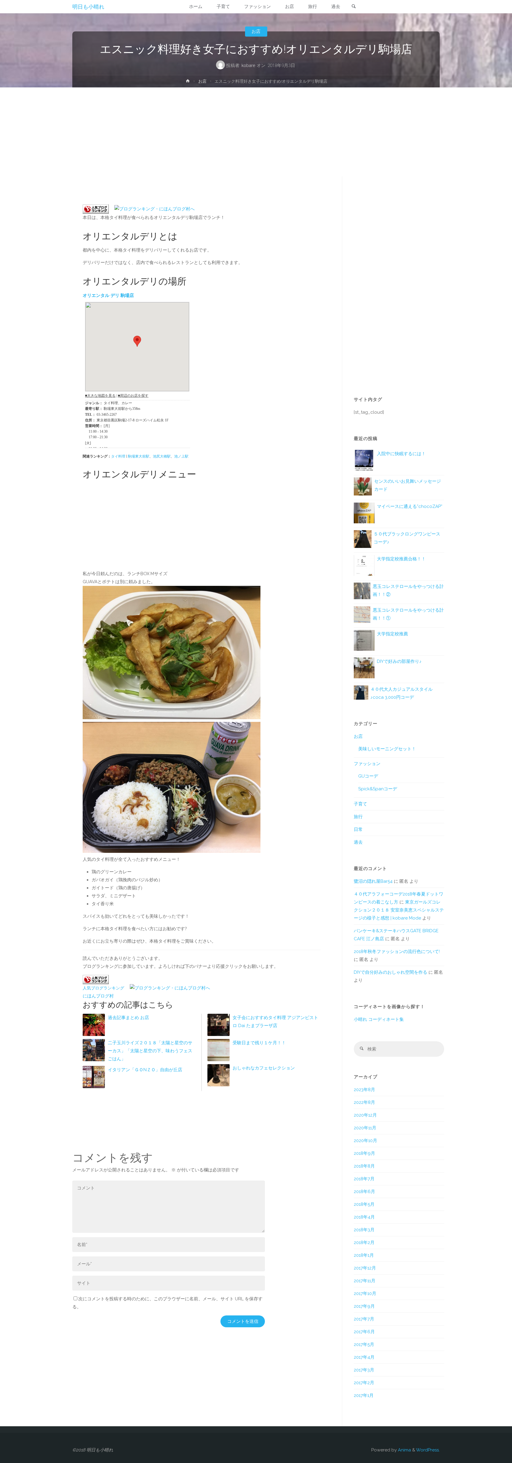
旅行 (358, 816)
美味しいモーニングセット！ (387, 749)
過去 (358, 842)
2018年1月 (364, 1255)
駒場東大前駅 (138, 456)
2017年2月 (364, 1382)
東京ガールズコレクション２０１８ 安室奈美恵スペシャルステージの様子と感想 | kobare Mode (399, 910)
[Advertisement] (256, 131)
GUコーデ (368, 776)
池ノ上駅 (181, 456)
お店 (256, 31)
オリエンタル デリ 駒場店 (108, 295)
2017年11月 (364, 1280)
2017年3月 (364, 1370)
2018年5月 (364, 1204)
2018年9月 (364, 1153)
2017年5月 (364, 1344)
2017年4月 (364, 1357)
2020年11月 (365, 1128)
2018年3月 (364, 1229)
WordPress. (428, 1450)
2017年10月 (365, 1293)
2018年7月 (364, 1178)
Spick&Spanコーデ (377, 789)
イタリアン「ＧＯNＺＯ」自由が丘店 (145, 1069)
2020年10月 (365, 1140)
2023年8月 (364, 1089)
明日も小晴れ (88, 7)
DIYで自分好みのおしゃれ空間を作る (390, 972)
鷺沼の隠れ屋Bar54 (373, 881)
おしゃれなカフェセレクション (264, 1068)
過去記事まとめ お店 (128, 1017)
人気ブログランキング (103, 988)
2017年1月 (364, 1395)
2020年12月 (365, 1115)
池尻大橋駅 (162, 456)
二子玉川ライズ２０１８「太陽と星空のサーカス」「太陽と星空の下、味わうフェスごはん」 (150, 1050)
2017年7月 (364, 1319)
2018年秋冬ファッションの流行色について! (397, 951)
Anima (404, 1450)
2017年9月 (364, 1306)
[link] (354, 7)
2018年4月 (364, 1217)
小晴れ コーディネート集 (379, 1019)
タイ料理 (118, 456)
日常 (358, 829)
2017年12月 (365, 1268)
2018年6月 (364, 1191)
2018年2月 (364, 1242)
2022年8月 (364, 1102)
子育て (360, 804)
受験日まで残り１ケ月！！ (259, 1042)
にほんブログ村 (98, 996)
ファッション (367, 763)
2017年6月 (364, 1331)
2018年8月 (364, 1166)
